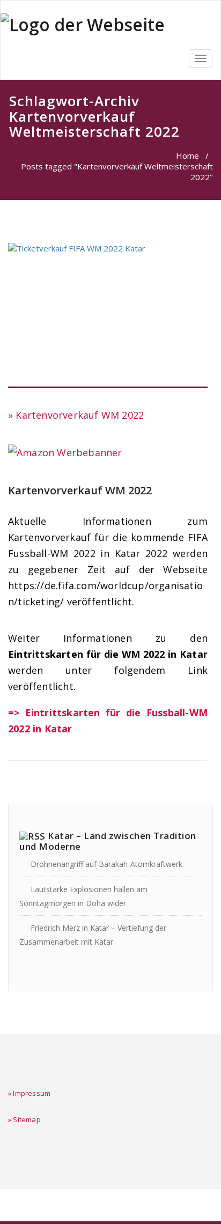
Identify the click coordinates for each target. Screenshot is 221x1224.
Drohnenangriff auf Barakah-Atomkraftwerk (106, 864)
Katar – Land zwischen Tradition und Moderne (107, 840)
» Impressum (29, 1093)
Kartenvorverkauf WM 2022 (80, 490)
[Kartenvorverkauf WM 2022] (108, 315)
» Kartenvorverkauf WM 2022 (76, 415)
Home (187, 155)
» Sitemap (24, 1119)
